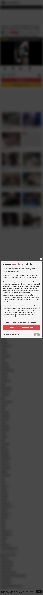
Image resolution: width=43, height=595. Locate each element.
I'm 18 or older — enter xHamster (21, 327)
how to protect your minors (11, 334)
